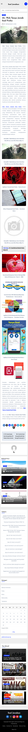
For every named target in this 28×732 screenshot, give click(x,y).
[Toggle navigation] (2, 4)
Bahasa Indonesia (6, 587)
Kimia (3, 594)
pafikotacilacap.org (6, 637)
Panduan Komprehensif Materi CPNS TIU (14, 522)
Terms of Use (22, 726)
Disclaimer (15, 726)
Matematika (4, 598)
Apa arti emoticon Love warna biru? (14, 552)
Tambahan (4, 601)
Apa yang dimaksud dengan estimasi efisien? (14, 556)
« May (13, 632)
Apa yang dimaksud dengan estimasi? (14, 567)
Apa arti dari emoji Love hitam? (14, 538)
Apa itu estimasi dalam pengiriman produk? (14, 564)
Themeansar (14, 723)
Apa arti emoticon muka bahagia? (14, 549)
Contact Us (9, 726)
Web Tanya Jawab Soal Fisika (11, 106)
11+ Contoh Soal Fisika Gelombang (12, 484)
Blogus (21, 721)
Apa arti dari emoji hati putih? (14, 535)
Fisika (3, 15)
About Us (14, 729)
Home (4, 726)
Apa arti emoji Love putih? (14, 542)
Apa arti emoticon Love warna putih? (14, 545)
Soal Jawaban (13, 4)
